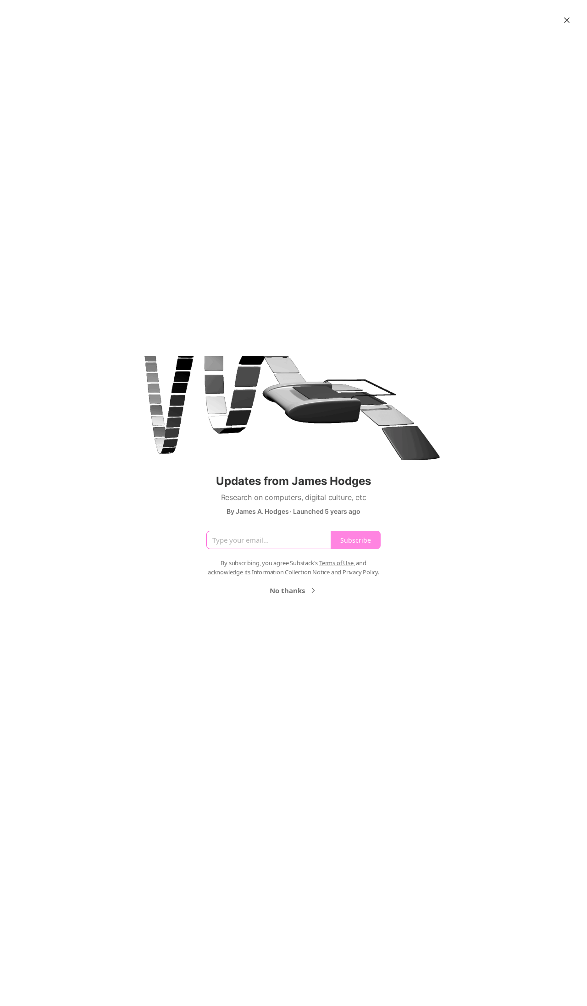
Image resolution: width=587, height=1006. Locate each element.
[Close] (567, 20)
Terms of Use (336, 563)
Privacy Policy (360, 572)
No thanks (287, 590)
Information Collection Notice (291, 572)
